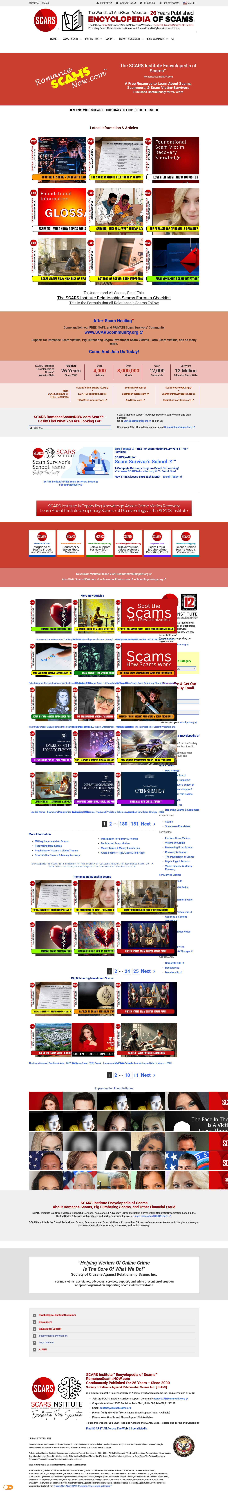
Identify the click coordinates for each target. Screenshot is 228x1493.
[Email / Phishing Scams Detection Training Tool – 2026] (185, 261)
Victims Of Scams (175, 842)
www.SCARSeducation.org (137, 471)
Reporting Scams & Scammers (182, 809)
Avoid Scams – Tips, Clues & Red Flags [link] (123, 852)
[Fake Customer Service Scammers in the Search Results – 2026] (60, 660)
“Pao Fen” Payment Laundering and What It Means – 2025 (143, 1063)
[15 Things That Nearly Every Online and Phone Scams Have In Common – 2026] (146, 660)
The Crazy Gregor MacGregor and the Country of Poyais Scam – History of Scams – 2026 (60, 728)
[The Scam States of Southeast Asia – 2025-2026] (60, 1040)
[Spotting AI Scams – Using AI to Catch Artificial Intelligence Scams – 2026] (71, 160)
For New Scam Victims (177, 838)
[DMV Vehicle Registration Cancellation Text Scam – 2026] (146, 747)
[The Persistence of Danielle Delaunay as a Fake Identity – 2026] (185, 211)
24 (127, 971)
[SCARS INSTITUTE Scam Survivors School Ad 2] (71, 446)
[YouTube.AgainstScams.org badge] (128, 531)
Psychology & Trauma (177, 861)
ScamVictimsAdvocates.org (177, 393)
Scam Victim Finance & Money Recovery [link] (57, 855)
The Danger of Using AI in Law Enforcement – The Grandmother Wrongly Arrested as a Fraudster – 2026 (103, 728)
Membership (172, 972)
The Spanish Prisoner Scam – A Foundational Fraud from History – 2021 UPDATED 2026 (103, 684)
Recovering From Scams (178, 794)
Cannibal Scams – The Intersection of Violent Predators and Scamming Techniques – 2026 (145, 728)
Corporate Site (173, 963)
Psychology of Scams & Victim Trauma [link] (56, 850)
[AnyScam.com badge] (157, 531)
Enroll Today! (123, 448)
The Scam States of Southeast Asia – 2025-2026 (53, 1063)
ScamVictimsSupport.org (91, 387)
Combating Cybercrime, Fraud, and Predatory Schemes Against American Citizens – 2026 (103, 813)
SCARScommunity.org (91, 400)
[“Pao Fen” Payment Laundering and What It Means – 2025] (146, 1040)
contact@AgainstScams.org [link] (115, 1407)
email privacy (187, 722)
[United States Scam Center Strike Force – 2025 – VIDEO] (146, 938)
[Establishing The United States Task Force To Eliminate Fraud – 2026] (60, 747)
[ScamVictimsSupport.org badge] (99, 531)
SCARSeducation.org (91, 394)
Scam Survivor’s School (141, 461)
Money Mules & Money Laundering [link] (120, 848)
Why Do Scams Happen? (178, 789)
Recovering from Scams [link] (48, 845)
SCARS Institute (56, 393)
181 (135, 824)
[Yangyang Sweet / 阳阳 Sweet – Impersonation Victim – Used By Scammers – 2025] (103, 1040)
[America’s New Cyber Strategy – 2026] (146, 789)
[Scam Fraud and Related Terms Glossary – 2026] (71, 211)
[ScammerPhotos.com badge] (70, 531)
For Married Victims (170, 874)
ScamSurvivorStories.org (177, 400)
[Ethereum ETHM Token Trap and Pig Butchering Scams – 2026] (103, 999)
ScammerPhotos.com (134, 393)
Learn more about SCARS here (151, 1216)
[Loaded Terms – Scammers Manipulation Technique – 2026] (60, 789)
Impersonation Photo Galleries (114, 1088)
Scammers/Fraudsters (177, 826)
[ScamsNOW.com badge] (42, 531)
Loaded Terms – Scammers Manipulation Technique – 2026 (60, 812)
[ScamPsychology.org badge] (185, 531)
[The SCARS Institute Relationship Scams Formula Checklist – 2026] (128, 160)
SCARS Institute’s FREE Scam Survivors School (69, 481)
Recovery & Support (176, 852)
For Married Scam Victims (115, 843)
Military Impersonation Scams (51, 841)
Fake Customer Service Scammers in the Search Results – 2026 (60, 683)
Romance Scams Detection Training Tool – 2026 (60, 639)
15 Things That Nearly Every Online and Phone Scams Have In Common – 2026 (146, 684)
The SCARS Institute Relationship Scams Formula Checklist (114, 297)
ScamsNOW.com (134, 387)
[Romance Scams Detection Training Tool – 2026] (60, 616)
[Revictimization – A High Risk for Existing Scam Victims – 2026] (71, 261)
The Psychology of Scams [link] (179, 856)
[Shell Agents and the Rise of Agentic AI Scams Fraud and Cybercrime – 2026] (103, 747)
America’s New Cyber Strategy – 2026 (145, 812)
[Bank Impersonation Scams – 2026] (128, 261)
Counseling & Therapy (177, 951)
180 (123, 824)
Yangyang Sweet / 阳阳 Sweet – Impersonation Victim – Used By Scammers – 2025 (102, 1064)
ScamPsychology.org (177, 387)
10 (127, 1075)
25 (136, 971)
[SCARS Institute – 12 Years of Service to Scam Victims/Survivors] (179, 593)
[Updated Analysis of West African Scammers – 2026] (128, 211)
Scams (169, 821)
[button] (173, 38)
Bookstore (171, 967)
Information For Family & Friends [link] (119, 838)
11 (136, 1075)
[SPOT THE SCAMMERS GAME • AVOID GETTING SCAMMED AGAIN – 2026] (146, 616)
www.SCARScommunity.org (111, 332)
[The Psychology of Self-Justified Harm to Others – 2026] (185, 160)
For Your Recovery (69, 484)
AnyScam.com (134, 400)
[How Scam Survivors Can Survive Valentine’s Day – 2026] (103, 938)
